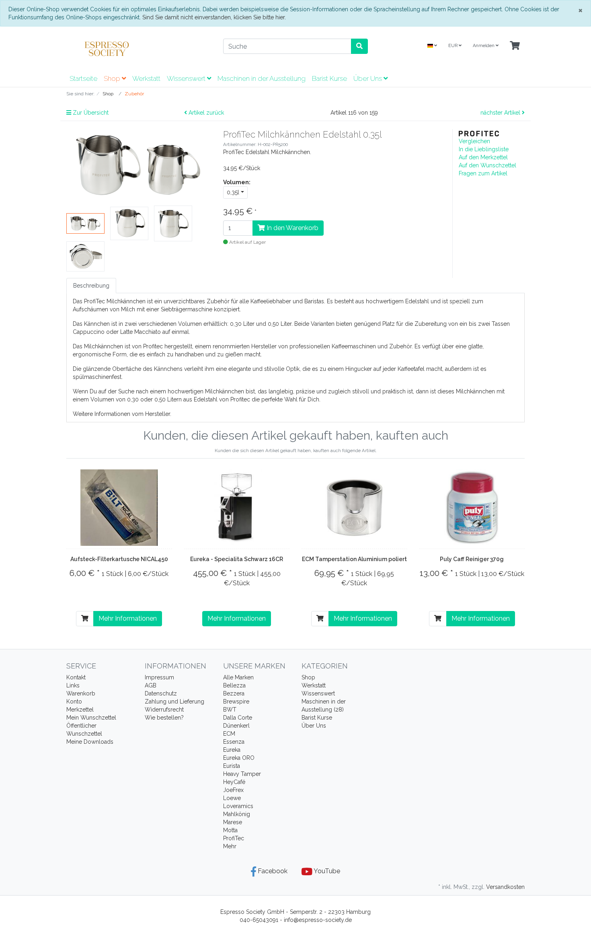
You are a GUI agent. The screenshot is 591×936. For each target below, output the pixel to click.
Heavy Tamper (242, 774)
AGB (150, 685)
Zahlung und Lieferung (174, 701)
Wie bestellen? (164, 717)
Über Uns (368, 78)
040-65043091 (259, 920)
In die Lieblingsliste (484, 149)
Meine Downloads (89, 742)
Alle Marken (238, 677)
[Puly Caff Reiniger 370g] (472, 507)
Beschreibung (91, 285)
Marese (232, 822)
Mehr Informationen (127, 618)
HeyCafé (234, 782)
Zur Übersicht (90, 112)
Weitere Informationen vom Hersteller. (122, 414)
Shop (113, 78)
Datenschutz (161, 693)
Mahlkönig (236, 814)
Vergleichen (474, 141)
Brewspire (236, 701)
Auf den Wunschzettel (487, 165)
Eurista (231, 766)
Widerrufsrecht (164, 709)
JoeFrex (233, 790)
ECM (229, 733)
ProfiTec (233, 838)
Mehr (229, 846)
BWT (229, 709)
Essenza (233, 742)
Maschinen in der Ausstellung (262, 78)
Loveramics (238, 806)
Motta (230, 830)
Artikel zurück (205, 112)
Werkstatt (146, 78)
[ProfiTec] (479, 133)
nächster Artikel (501, 112)
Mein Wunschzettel (91, 717)
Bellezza (234, 685)
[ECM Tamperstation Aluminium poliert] (354, 507)
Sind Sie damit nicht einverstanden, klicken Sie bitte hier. (214, 17)
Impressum (159, 677)
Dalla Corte (237, 717)
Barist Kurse (329, 78)
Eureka (231, 750)
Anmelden (484, 45)
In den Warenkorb (291, 228)
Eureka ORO (238, 758)
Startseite (83, 78)
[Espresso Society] (138, 49)
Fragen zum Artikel (483, 173)
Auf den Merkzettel (483, 157)
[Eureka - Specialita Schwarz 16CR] (236, 507)
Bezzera (233, 693)
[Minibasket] (515, 46)
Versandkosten (505, 887)
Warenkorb (80, 693)
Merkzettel (80, 709)
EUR (453, 45)
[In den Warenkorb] (85, 618)
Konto (74, 701)
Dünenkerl (236, 725)
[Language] (432, 46)
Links (73, 685)
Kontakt (76, 677)
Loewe (232, 798)
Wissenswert (187, 78)
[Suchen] (359, 46)
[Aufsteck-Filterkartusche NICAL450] (119, 507)
